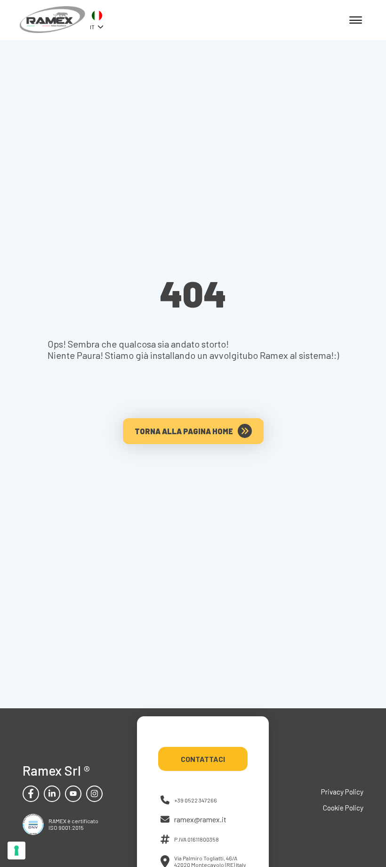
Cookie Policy (343, 807)
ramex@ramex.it (200, 819)
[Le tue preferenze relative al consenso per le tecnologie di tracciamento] (16, 850)
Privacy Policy (342, 791)
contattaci (203, 758)
